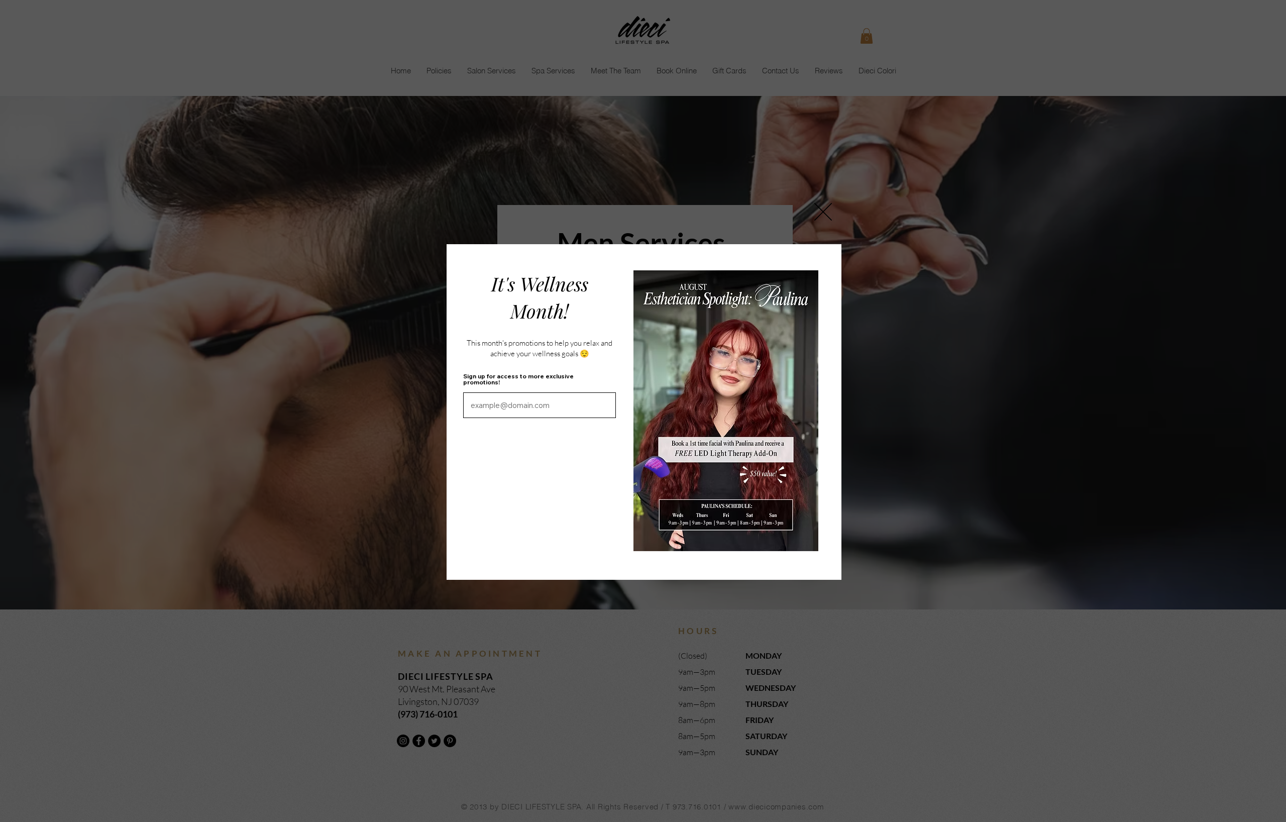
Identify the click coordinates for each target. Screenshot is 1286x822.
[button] (823, 212)
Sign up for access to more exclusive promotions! (518, 379)
